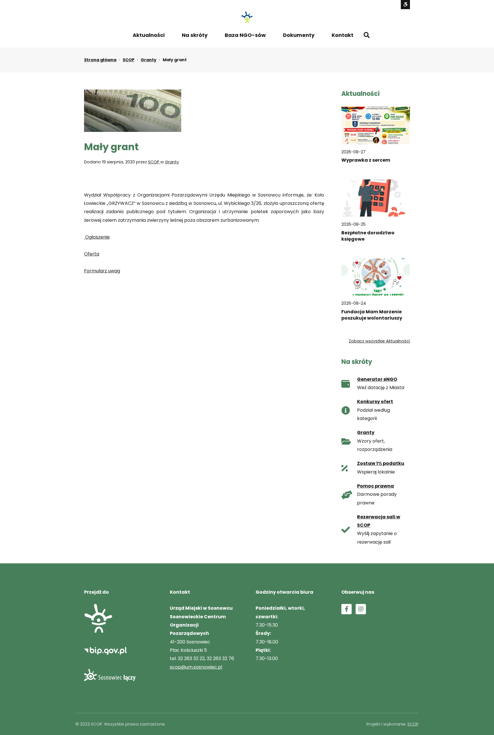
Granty (148, 60)
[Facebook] (346, 609)
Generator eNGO (377, 379)
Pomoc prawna (375, 486)
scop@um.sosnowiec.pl (196, 667)
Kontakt (342, 35)
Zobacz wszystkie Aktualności (379, 341)
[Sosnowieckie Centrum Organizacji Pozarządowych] (247, 17)
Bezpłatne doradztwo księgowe (368, 236)
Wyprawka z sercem (365, 160)
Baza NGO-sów (245, 35)
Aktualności (149, 35)
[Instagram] (361, 609)
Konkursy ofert (375, 401)
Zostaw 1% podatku (380, 463)
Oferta (91, 254)
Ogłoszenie (97, 237)
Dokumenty (298, 35)
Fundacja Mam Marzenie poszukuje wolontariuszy (371, 315)
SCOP (128, 60)
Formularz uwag (102, 271)
